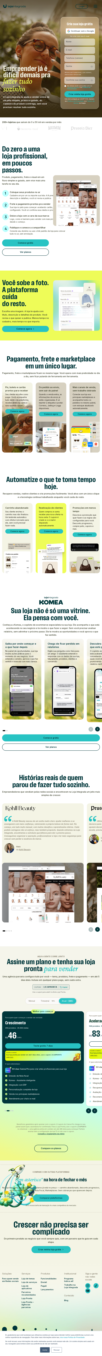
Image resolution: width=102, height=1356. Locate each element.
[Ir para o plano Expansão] (12, 1110)
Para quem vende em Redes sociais (10, 1279)
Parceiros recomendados (29, 1293)
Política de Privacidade (76, 101)
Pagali (44, 1286)
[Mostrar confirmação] (92, 80)
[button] (90, 729)
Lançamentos (47, 1289)
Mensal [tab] (32, 1001)
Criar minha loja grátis (80, 94)
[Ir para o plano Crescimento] (8, 1110)
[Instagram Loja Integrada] (87, 1285)
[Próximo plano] (94, 1110)
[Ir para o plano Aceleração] (10, 1110)
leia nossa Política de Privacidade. (72, 1337)
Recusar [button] (57, 1350)
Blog (66, 1300)
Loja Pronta (27, 1298)
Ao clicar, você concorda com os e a (79, 87)
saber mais (9, 1057)
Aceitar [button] (44, 1350)
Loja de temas (28, 1278)
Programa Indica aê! (68, 1279)
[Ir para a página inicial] (14, 7)
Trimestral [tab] (48, 1001)
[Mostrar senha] (92, 66)
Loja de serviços (29, 1282)
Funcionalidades (48, 1278)
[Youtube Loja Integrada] (87, 1290)
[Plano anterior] (88, 1110)
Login (81, 6)
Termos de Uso (73, 87)
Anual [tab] (67, 1001)
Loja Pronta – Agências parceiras (28, 1304)
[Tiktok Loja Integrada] (96, 1285)
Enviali (44, 1282)
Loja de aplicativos (27, 1287)
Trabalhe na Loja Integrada (71, 1286)
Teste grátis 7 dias (43, 1045)
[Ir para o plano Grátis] (5, 1110)
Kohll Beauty (25, 849)
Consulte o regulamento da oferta (51, 1134)
